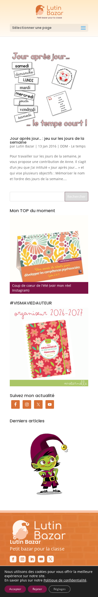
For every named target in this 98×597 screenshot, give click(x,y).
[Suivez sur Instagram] (22, 559)
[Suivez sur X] (50, 559)
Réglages (60, 589)
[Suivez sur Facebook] (13, 559)
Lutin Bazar (25, 146)
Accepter (15, 589)
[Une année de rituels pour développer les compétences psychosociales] (49, 254)
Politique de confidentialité (65, 580)
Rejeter (37, 589)
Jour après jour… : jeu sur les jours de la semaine (47, 140)
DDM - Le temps (73, 146)
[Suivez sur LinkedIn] (32, 559)
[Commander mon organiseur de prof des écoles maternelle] (49, 347)
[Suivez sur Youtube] (41, 559)
